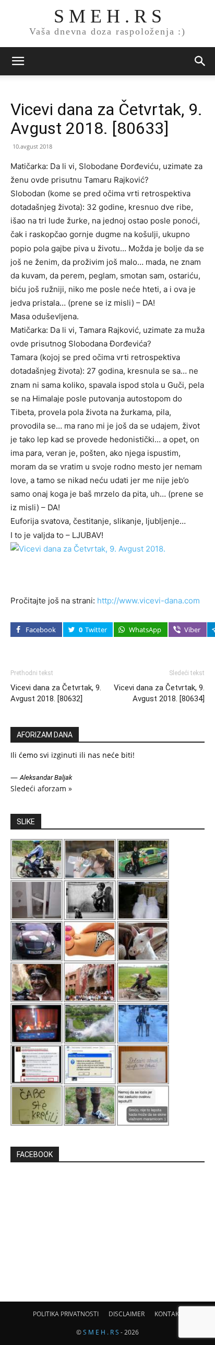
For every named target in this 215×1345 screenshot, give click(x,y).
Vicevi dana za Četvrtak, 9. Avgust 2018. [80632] (55, 693)
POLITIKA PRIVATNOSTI (66, 1313)
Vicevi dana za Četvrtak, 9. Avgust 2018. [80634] (159, 693)
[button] (17, 61)
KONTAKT (168, 1313)
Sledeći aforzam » (41, 788)
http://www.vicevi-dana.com (148, 601)
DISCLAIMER (127, 1313)
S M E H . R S (101, 1332)
